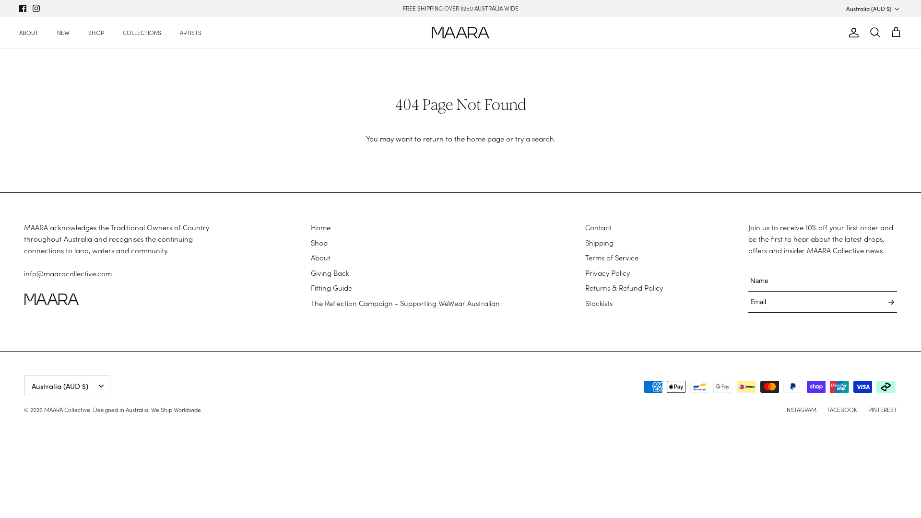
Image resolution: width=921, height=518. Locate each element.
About (321, 257)
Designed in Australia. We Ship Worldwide (147, 409)
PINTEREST (882, 409)
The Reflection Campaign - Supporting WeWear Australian (405, 303)
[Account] (852, 32)
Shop (319, 242)
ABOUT (28, 32)
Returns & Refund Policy (624, 288)
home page (485, 138)
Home (321, 227)
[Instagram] (36, 8)
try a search (534, 138)
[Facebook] (22, 8)
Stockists (599, 303)
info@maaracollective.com (68, 273)
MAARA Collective (67, 409)
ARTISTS (190, 32)
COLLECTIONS (142, 32)
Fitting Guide (331, 288)
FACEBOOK (842, 409)
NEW (63, 32)
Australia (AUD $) (868, 8)
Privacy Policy (607, 273)
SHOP (96, 32)
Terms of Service (611, 257)
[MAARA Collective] (460, 33)
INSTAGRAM (800, 409)
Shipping (599, 242)
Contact (598, 227)
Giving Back (330, 273)
